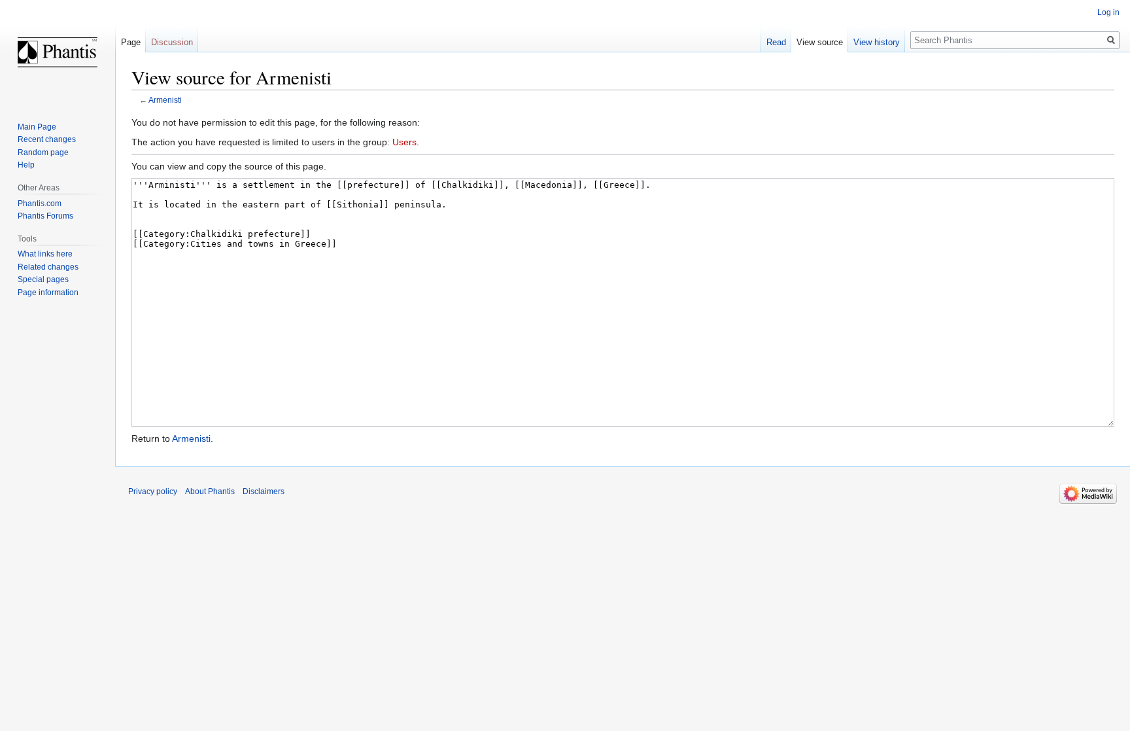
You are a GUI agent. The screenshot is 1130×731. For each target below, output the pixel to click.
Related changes (48, 267)
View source (819, 42)
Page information (48, 292)
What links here (45, 254)
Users (404, 142)
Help (26, 164)
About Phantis (210, 491)
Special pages (43, 279)
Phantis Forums (45, 216)
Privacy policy (152, 491)
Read (776, 42)
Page (131, 42)
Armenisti (165, 100)
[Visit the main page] (57, 52)
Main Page (37, 127)
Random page (43, 152)
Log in (1108, 12)
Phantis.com (39, 203)
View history (876, 42)
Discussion (172, 42)
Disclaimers (263, 491)
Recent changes (47, 139)
